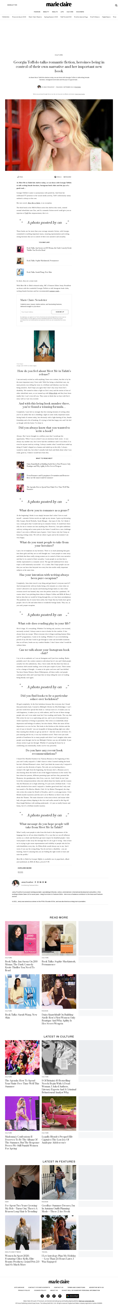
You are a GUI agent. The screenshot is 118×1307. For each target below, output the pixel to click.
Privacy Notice (24, 318)
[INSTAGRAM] (38, 882)
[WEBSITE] (43, 882)
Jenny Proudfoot (48, 87)
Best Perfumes (94, 17)
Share (21, 177)
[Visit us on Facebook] (54, 1296)
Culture (70, 12)
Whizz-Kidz (53, 393)
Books (20, 872)
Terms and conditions (76, 1287)
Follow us (59, 177)
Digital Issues (106, 17)
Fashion (37, 12)
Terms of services (41, 317)
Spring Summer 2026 (51, 17)
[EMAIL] (46, 882)
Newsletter (68, 177)
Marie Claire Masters (35, 17)
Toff (26, 213)
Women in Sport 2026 (19, 17)
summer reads (54, 291)
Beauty (46, 12)
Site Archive (19, 1287)
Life (62, 12)
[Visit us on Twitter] (42, 1296)
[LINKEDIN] (40, 882)
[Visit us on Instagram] (48, 1296)
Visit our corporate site (86, 1301)
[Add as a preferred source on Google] (83, 1296)
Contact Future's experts (39, 1287)
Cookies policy (40, 1290)
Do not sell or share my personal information (81, 1290)
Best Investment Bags (81, 17)
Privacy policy (24, 1290)
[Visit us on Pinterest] (59, 1296)
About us (54, 1290)
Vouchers (80, 12)
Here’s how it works (80, 94)
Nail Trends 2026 (66, 17)
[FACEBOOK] (35, 882)
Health (55, 12)
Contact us (58, 1287)
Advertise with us (96, 1287)
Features (78, 87)
